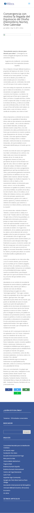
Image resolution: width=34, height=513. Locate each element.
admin (7, 28)
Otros (21, 28)
